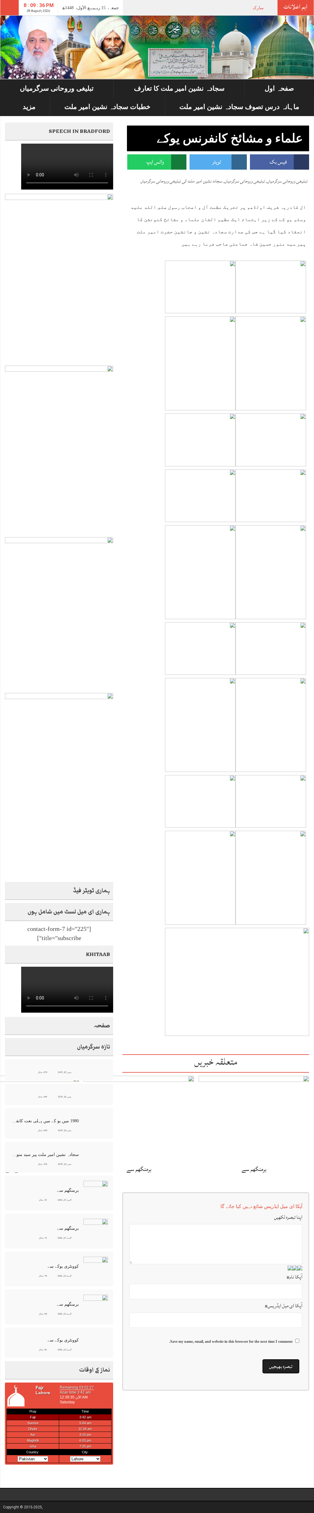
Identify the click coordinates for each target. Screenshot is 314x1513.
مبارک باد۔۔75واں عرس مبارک (236, 8)
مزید (29, 107)
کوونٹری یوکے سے (63, 1266)
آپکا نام (294, 1277)
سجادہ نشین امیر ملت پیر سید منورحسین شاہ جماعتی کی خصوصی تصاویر (45, 1154)
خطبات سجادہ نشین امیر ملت (107, 107)
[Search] (9, 8)
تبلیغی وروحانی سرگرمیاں (57, 88)
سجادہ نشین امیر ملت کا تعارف (179, 88)
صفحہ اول (279, 88)
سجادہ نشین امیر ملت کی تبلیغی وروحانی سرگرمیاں (181, 181)
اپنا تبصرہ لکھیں (288, 1217)
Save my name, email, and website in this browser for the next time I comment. (231, 1341)
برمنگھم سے (254, 1169)
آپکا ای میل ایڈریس (283, 1306)
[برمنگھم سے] (254, 1118)
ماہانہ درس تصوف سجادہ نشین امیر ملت (239, 107)
